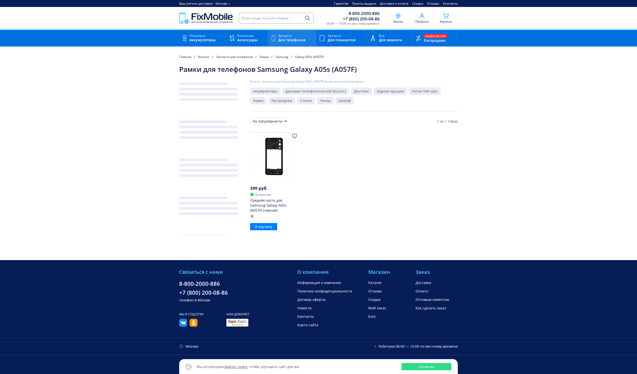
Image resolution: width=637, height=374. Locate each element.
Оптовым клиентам (432, 299)
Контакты (450, 3)
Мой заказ (377, 308)
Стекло (306, 100)
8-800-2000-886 (364, 13)
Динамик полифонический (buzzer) (315, 91)
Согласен (426, 366)
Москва (221, 3)
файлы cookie (235, 366)
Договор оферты (311, 299)
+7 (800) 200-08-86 (361, 19)
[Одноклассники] (194, 325)
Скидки (417, 3)
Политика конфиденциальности (324, 291)
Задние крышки (390, 91)
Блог (372, 316)
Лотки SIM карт (425, 91)
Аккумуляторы (265, 91)
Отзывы (433, 3)
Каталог (375, 282)
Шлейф (345, 100)
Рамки (258, 100)
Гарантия (341, 3)
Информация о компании (319, 282)
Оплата (422, 291)
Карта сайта (307, 325)
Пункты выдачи (364, 3)
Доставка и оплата (394, 3)
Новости (304, 308)
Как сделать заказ (431, 308)
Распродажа (281, 100)
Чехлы (325, 100)
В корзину (263, 226)
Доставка (423, 282)
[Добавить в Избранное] (294, 136)
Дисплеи (361, 91)
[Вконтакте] (183, 325)
